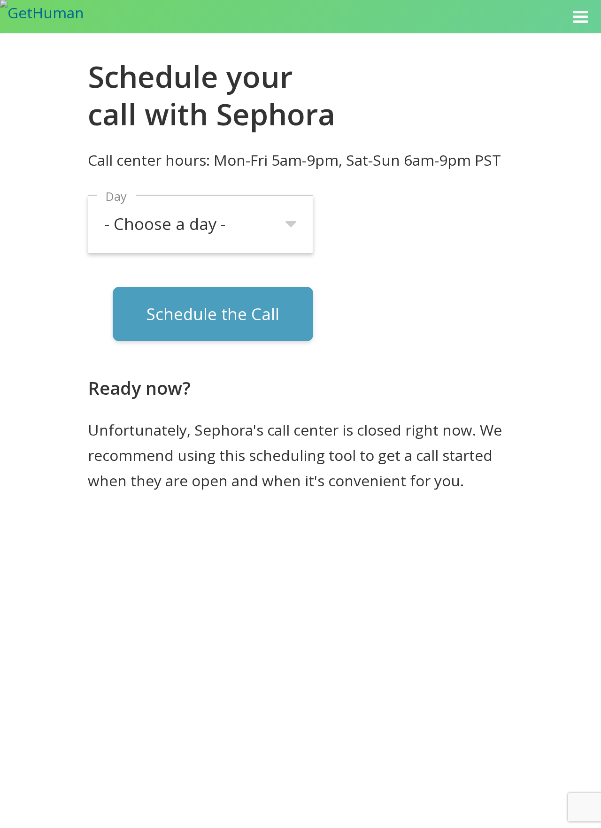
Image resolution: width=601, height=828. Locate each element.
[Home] (53, 16)
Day (116, 196)
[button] (580, 16)
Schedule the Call (212, 314)
